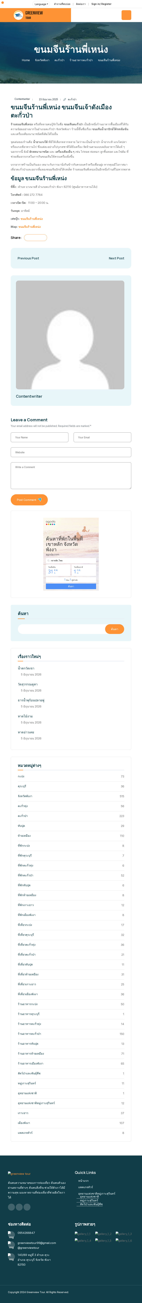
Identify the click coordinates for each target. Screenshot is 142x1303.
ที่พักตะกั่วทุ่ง (25, 865)
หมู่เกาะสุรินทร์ (27, 1083)
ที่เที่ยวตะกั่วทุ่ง (27, 944)
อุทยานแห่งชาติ (27, 1093)
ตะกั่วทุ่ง (23, 806)
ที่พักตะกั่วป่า (25, 875)
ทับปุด (21, 825)
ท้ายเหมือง (24, 835)
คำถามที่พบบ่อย (62, 3)
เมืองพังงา (24, 1123)
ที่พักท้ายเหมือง (27, 895)
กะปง (21, 776)
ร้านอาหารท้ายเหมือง (31, 1053)
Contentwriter (22, 98)
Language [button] (40, 4)
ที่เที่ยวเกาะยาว (27, 984)
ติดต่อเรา (81, 3)
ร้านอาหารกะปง (28, 1004)
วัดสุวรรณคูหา (28, 684)
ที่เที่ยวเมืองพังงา (28, 994)
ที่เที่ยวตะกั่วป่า (27, 954)
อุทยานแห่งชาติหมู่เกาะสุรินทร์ (36, 1103)
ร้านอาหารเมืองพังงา (30, 1063)
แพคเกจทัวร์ (25, 1132)
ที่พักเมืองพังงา (27, 915)
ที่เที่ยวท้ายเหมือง (28, 974)
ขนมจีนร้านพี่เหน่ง (32, 218)
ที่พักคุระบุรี (25, 855)
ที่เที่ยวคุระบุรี (26, 934)
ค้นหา (23, 613)
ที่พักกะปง (24, 845)
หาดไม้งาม (25, 716)
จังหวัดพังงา (42, 60)
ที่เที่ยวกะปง (25, 925)
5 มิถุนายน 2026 (31, 674)
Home (26, 60)
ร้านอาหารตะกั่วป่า (81, 60)
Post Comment (26, 500)
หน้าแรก (83, 1180)
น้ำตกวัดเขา (26, 668)
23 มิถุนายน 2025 (48, 99)
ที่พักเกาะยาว (26, 905)
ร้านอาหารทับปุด (28, 1043)
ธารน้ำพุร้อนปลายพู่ (31, 700)
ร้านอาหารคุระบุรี (28, 1014)
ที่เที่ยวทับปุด (25, 964)
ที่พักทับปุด (24, 885)
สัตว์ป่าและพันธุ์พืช (29, 1073)
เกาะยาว (23, 1113)
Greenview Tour (35, 1292)
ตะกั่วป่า (59, 60)
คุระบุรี (22, 786)
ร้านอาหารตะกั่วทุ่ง (29, 1024)
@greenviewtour (28, 1247)
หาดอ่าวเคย (26, 732)
